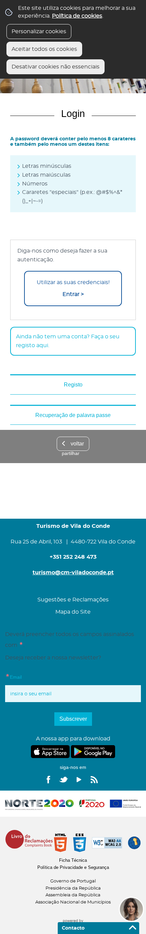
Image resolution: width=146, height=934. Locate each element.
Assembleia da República (73, 895)
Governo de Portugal (73, 881)
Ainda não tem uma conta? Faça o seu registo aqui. (68, 341)
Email (13, 676)
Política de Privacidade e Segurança (73, 867)
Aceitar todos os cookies (44, 49)
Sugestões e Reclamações (73, 599)
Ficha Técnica (73, 860)
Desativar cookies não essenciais (55, 66)
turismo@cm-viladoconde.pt (73, 572)
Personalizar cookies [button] (39, 31)
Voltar (77, 443)
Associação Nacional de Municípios (73, 902)
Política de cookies (77, 16)
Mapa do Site (73, 612)
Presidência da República (73, 888)
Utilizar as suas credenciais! (73, 288)
